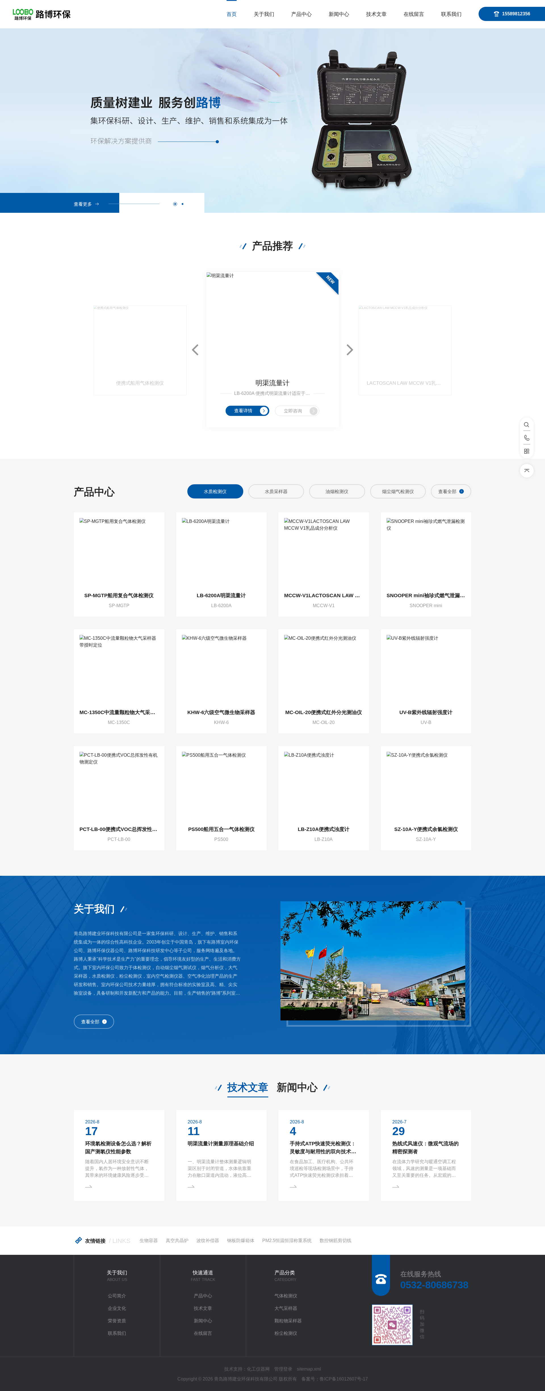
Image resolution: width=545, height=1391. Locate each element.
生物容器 (149, 1240)
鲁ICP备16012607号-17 (344, 1379)
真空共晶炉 (177, 1240)
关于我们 (264, 14)
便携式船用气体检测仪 (140, 383)
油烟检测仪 (337, 491)
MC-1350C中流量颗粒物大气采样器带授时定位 (119, 712)
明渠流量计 (272, 383)
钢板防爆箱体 (240, 1240)
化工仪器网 (258, 1369)
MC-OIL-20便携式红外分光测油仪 (323, 712)
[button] (175, 204)
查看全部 (447, 491)
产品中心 (301, 14)
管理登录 (283, 1369)
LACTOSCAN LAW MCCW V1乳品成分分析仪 (405, 383)
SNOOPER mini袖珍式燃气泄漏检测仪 (426, 595)
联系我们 (451, 14)
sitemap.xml (309, 1369)
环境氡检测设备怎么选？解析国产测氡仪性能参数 (118, 1147)
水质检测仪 (215, 491)
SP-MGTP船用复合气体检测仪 (119, 595)
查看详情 (243, 410)
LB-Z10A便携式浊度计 (323, 829)
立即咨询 (293, 411)
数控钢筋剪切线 (335, 1240)
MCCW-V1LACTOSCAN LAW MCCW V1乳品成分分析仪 (323, 595)
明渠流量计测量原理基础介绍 (221, 1143)
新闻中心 (339, 14)
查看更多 (83, 204)
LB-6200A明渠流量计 (221, 595)
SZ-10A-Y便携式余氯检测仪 (426, 829)
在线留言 (414, 14)
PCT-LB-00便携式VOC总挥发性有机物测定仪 (119, 829)
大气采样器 (285, 1308)
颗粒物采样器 (288, 1320)
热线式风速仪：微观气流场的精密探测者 (425, 1147)
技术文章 (376, 14)
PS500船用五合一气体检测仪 (221, 829)
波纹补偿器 (207, 1240)
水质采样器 (276, 491)
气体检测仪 (285, 1295)
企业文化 (117, 1308)
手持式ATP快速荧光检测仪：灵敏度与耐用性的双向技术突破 (323, 1148)
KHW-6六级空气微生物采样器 (221, 712)
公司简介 (117, 1295)
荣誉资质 (117, 1320)
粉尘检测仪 (285, 1333)
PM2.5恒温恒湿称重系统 (287, 1240)
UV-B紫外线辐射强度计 (425, 712)
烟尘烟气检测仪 (398, 491)
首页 (232, 14)
